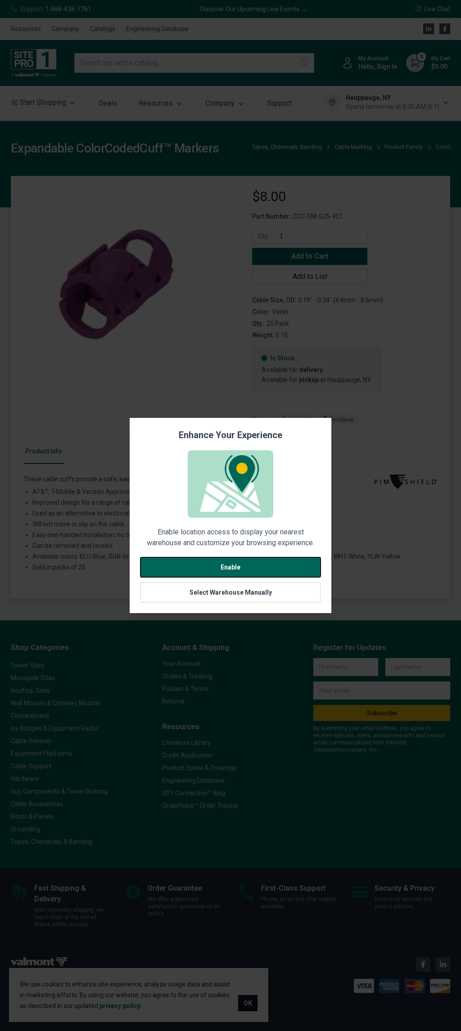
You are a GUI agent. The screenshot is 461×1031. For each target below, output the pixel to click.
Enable (230, 567)
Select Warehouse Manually (231, 592)
